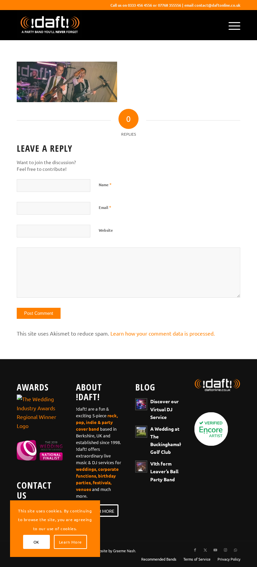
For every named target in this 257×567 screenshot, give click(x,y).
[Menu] (231, 25)
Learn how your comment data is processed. (162, 333)
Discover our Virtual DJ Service (164, 409)
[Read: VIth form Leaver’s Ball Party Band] (141, 466)
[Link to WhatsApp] (235, 550)
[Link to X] (205, 550)
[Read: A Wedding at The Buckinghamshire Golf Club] (141, 432)
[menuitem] (231, 25)
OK (36, 542)
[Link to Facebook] (195, 550)
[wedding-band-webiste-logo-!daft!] (49, 25)
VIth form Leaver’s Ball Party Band (164, 471)
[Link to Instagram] (225, 550)
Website (106, 230)
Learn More (70, 542)
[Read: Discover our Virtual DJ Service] (141, 404)
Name (105, 184)
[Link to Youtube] (215, 550)
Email (105, 207)
